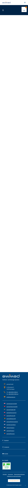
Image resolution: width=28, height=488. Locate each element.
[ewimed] (6, 2)
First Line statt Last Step (11, 61)
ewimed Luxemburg (11, 424)
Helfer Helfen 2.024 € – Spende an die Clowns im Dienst (13, 354)
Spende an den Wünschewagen (12, 280)
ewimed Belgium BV (11, 418)
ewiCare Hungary (10, 427)
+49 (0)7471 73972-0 (13, 392)
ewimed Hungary (10, 430)
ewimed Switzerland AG (12, 406)
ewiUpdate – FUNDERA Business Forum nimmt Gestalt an (14, 248)
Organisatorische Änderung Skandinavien (11, 116)
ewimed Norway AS (11, 415)
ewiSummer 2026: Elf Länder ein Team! (14, 36)
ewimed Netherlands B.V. (12, 421)
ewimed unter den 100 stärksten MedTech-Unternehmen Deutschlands (14, 216)
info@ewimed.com (11, 397)
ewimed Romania (11, 433)
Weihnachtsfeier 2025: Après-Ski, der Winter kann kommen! (13, 90)
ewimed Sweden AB (11, 409)
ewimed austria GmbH (12, 403)
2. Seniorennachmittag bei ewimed (13, 159)
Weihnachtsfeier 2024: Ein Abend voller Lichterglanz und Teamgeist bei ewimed (14, 312)
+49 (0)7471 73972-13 (13, 394)
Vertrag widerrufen (14, 480)
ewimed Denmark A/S (11, 412)
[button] (25, 2)
